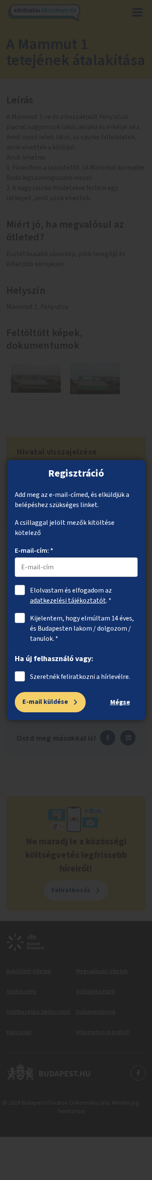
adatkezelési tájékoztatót (68, 600)
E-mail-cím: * (34, 550)
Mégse (120, 702)
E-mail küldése (45, 701)
